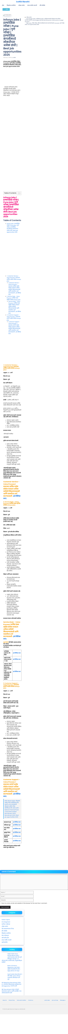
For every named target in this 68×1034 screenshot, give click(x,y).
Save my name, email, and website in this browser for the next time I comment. (24, 903)
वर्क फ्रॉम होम (5, 938)
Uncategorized (6, 922)
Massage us (62, 1000)
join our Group (55, 1000)
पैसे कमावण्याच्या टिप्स (8, 928)
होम (3, 5)
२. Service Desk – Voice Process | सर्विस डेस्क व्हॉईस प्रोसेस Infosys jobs (13, 298)
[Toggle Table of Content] (18, 193)
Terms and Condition (21, 1000)
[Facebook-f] (59, 1009)
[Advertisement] (12, 77)
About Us (5, 1000)
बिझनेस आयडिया (11, 5)
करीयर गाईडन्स (6, 924)
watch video (47, 1000)
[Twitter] (63, 1009)
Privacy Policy (12, 1000)
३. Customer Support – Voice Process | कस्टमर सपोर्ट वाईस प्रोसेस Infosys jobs (14, 317)
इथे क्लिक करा (17, 653)
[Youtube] (50, 1009)
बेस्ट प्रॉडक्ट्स (5, 935)
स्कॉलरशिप (5, 942)
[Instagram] (55, 1009)
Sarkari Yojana (6, 919)
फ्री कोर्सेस (42, 5)
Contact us (30, 1000)
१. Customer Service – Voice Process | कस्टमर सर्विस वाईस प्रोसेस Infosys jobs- (14, 278)
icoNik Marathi (23, 1)
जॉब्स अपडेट (21, 5)
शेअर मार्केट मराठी (32, 5)
